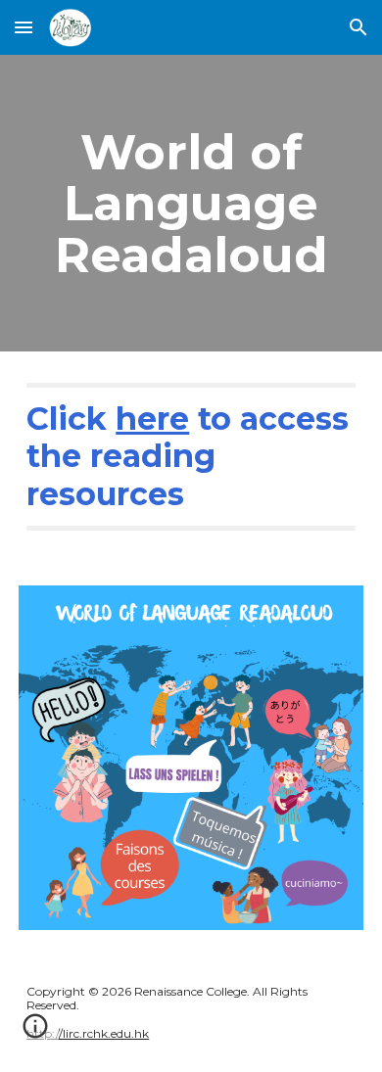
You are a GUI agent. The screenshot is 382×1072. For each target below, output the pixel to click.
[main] (191, 203)
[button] (23, 27)
